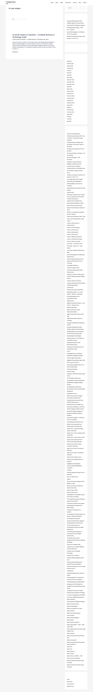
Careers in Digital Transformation (74, 236)
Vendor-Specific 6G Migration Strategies (76, 25)
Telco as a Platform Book (72, 476)
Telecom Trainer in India (72, 492)
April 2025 (69, 75)
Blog (80, 2)
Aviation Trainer (70, 192)
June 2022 (69, 119)
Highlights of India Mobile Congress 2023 (76, 360)
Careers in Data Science (72, 234)
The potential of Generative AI (73, 518)
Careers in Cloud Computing (73, 227)
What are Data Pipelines (72, 606)
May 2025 (69, 72)
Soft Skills (69, 470)
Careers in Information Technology (74, 239)
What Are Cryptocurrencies (73, 603)
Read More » (15, 51)
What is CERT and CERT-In (73, 622)
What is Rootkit (70, 653)
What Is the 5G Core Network (73, 658)
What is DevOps (70, 633)
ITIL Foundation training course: (74, 378)
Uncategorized (70, 570)
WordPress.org (70, 686)
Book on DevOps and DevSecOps (74, 205)
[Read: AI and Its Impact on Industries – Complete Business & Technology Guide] (19, 25)
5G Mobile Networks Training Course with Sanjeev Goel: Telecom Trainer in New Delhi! (75, 144)
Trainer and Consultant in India (73, 544)
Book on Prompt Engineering (73, 133)
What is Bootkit (70, 620)
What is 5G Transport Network (73, 613)
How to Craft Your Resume (73, 362)
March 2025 (69, 77)
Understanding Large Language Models (75, 581)
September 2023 (70, 102)
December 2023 (70, 95)
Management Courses (72, 393)
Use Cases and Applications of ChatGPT (76, 595)
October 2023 (70, 100)
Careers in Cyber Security (72, 229)
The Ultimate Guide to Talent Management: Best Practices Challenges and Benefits (76, 540)
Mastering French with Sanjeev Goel (75, 404)
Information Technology (72, 369)
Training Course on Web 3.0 (73, 555)
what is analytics (70, 615)
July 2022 (69, 116)
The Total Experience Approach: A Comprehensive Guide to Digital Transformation (74, 533)
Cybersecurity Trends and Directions (75, 289)
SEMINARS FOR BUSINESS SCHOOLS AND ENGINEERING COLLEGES (74, 465)
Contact (84, 2)
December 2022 (70, 112)
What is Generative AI (72, 640)
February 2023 (70, 109)
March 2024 (69, 89)
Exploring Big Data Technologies (74, 335)
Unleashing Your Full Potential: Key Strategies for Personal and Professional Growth (76, 586)
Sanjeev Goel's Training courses (74, 457)
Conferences (68, 2)
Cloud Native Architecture (72, 265)
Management (70, 391)
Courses (75, 2)
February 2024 (70, 91)
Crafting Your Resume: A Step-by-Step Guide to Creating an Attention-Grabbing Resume (76, 276)
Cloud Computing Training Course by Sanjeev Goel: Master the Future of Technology (75, 261)
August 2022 (70, 114)
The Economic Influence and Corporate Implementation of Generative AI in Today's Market (75, 505)
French (68, 351)
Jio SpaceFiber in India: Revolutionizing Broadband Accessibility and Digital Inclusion (75, 382)
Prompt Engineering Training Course (75, 422)
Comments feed (70, 684)
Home (52, 2)
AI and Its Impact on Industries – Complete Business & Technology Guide (28, 39)
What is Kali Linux (71, 651)
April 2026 (69, 61)
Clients (61, 2)
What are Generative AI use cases (74, 608)
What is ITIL (69, 646)
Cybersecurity (70, 287)
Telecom (69, 479)
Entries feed (69, 681)
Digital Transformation (72, 307)
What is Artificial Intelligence (73, 617)
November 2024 (70, 82)
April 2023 (69, 107)
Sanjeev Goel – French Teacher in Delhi (75, 437)
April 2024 (69, 86)
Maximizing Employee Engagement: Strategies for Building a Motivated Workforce (75, 413)
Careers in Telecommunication (73, 241)
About (56, 2)
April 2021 (69, 121)
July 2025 (69, 70)
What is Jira (69, 649)
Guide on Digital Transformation (74, 358)
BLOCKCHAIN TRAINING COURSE (75, 203)
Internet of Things (71, 371)
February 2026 (70, 63)
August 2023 (70, 105)
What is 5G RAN (70, 610)
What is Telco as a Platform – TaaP (74, 655)
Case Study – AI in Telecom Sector (74, 243)
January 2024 (70, 93)
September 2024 (70, 84)
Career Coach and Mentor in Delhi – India (76, 216)
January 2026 (70, 65)
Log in (68, 679)
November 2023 (70, 98)
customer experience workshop (74, 280)
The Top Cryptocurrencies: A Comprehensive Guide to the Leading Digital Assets (75, 527)
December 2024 (70, 79)
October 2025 (70, 68)
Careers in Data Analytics (72, 232)
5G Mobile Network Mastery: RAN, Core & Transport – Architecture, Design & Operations (76, 138)
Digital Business (70, 300)
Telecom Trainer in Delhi (72, 490)
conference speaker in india (73, 267)
